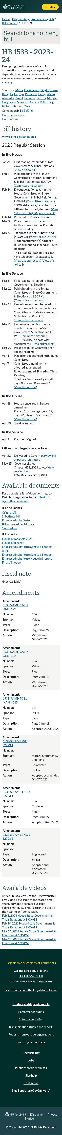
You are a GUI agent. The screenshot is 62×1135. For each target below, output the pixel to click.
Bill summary (10, 23)
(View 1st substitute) (42, 237)
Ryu (21, 94)
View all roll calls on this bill (19, 136)
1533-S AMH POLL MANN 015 (15, 700)
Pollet (43, 102)
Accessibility (31, 1053)
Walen (51, 94)
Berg (5, 94)
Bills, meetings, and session (29, 19)
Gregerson (9, 102)
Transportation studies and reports (31, 1027)
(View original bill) (25, 170)
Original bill (9, 512)
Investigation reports (31, 1042)
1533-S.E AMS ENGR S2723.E (16, 836)
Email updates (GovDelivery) (31, 1090)
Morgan (52, 98)
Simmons (29, 98)
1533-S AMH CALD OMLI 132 (15, 653)
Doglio (45, 90)
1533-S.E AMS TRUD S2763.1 (16, 794)
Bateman (16, 106)
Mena (19, 90)
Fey (51, 102)
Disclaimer (37, 1114)
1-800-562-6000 (31, 976)
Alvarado (8, 98)
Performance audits (31, 1011)
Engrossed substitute (16, 520)
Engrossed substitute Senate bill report (27, 554)
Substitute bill (11, 516)
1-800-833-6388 (44, 981)
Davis (27, 90)
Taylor (14, 94)
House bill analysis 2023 (17, 539)
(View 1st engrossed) (27, 260)
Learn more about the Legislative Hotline (31, 990)
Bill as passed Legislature (18, 524)
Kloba (5, 106)
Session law (9, 528)
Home (6, 19)
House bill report (13, 542)
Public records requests (31, 1068)
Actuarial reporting (31, 1019)
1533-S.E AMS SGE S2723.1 (15, 743)
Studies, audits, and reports (31, 1004)
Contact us (31, 1083)
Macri (27, 106)
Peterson (31, 94)
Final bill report (11, 562)
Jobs (31, 1060)
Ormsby (34, 102)
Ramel (19, 98)
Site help (31, 1075)
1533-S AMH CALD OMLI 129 (15, 607)
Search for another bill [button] (31, 36)
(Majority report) (44, 213)
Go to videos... (11, 119)
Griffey (41, 98)
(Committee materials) (28, 185)
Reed (35, 90)
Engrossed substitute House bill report (27, 558)
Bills (51, 19)
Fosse (54, 90)
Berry (41, 94)
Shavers (22, 102)
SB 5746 (27, 110)
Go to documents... (14, 115)
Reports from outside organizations (31, 1034)
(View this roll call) (25, 387)
